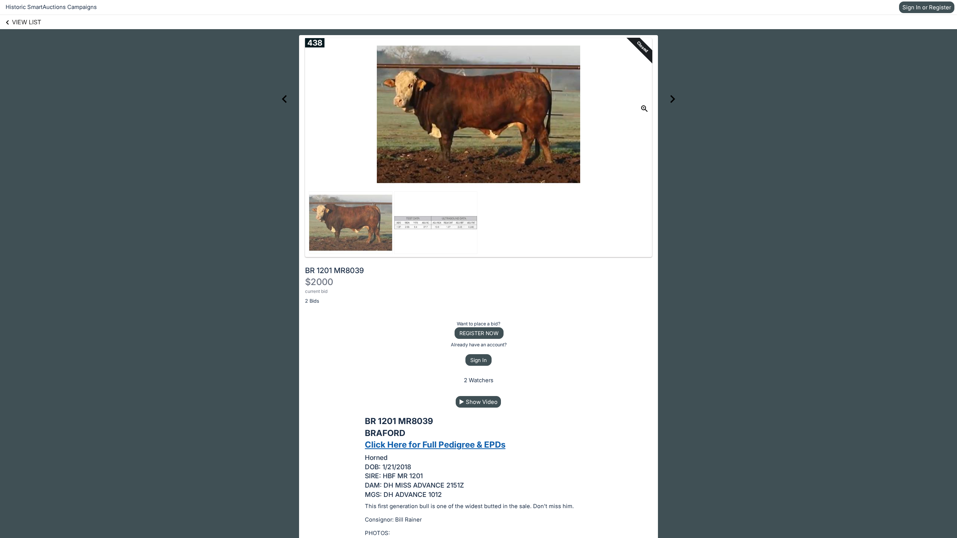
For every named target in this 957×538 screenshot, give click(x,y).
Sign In (478, 360)
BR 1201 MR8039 (334, 270)
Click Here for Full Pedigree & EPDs (435, 444)
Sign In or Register (926, 7)
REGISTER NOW (479, 333)
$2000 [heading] (319, 281)
